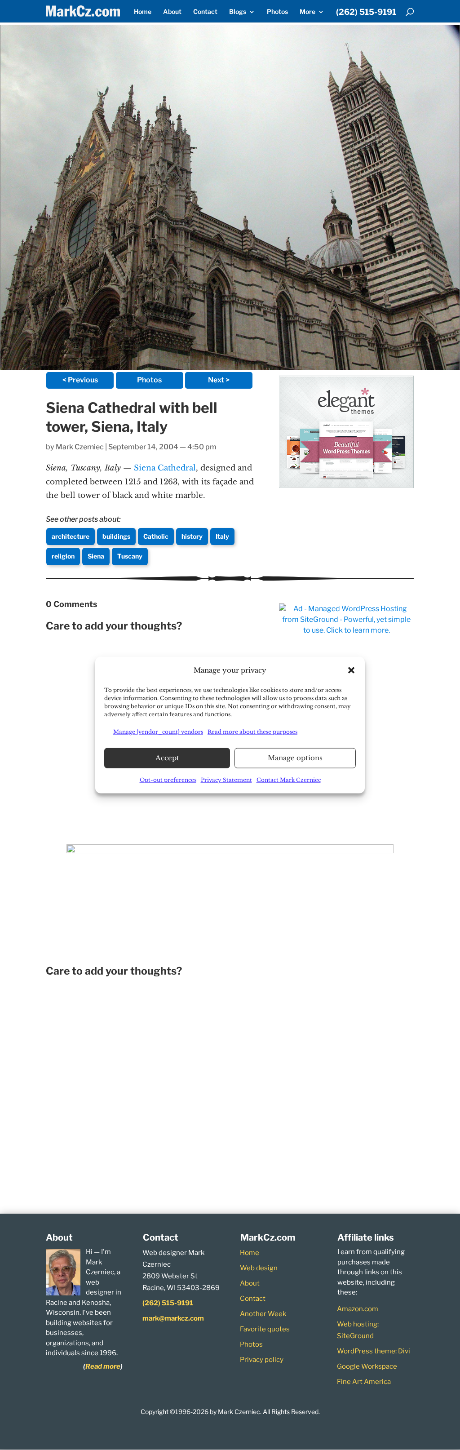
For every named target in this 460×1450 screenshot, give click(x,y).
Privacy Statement (226, 779)
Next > (219, 380)
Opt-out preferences (168, 779)
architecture (70, 536)
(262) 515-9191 (366, 12)
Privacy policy (261, 1360)
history (192, 536)
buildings (116, 536)
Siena (96, 556)
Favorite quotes (265, 1329)
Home (142, 12)
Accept (167, 758)
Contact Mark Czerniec (289, 779)
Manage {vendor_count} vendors (158, 731)
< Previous (80, 380)
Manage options (295, 758)
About (172, 12)
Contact (205, 12)
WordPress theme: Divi (373, 1351)
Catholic (155, 536)
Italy (222, 536)
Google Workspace (367, 1366)
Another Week (263, 1314)
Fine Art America (364, 1382)
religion (63, 556)
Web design (259, 1268)
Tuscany (129, 556)
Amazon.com (357, 1309)
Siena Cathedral (165, 468)
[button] (351, 669)
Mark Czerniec (80, 447)
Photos (277, 12)
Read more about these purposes (252, 731)
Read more (102, 1366)
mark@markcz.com (173, 1318)
